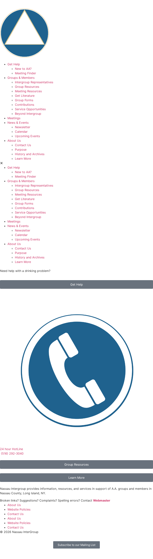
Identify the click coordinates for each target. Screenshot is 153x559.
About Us (14, 140)
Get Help (13, 64)
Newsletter (22, 127)
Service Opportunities (30, 109)
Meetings (13, 118)
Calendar (21, 131)
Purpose (20, 149)
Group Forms (24, 100)
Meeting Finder (25, 73)
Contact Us (23, 145)
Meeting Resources (28, 91)
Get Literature (25, 96)
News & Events (18, 122)
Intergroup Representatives (34, 82)
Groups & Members (21, 78)
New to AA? (23, 69)
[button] (76, 163)
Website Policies (18, 509)
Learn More (23, 158)
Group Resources (27, 87)
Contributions (24, 104)
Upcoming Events (27, 136)
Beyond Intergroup (28, 113)
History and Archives (29, 154)
